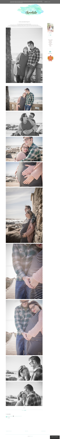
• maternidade (50, 42)
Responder (9, 418)
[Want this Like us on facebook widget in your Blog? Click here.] (58, 438)
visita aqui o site (50, 53)
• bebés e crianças (50, 39)
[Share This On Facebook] (24, 410)
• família (50, 43)
